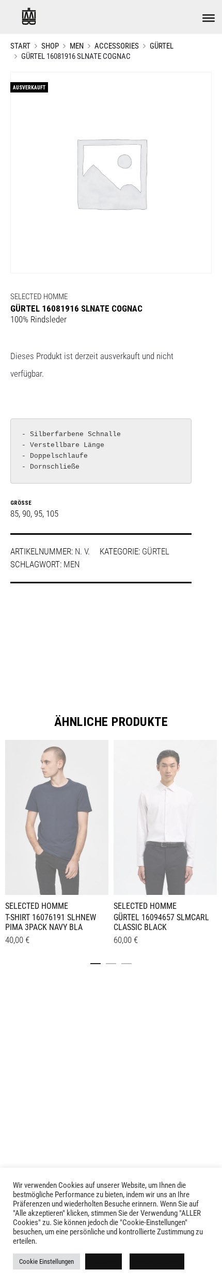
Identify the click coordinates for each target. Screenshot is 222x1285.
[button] (95, 961)
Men (77, 46)
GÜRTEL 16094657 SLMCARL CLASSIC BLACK (161, 922)
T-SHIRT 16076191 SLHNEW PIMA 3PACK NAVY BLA (50, 922)
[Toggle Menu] (208, 18)
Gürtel (161, 46)
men (72, 564)
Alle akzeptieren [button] (157, 1261)
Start (20, 46)
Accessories (116, 46)
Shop (50, 46)
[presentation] (11, 816)
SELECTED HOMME (39, 296)
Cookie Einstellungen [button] (46, 1261)
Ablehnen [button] (103, 1261)
